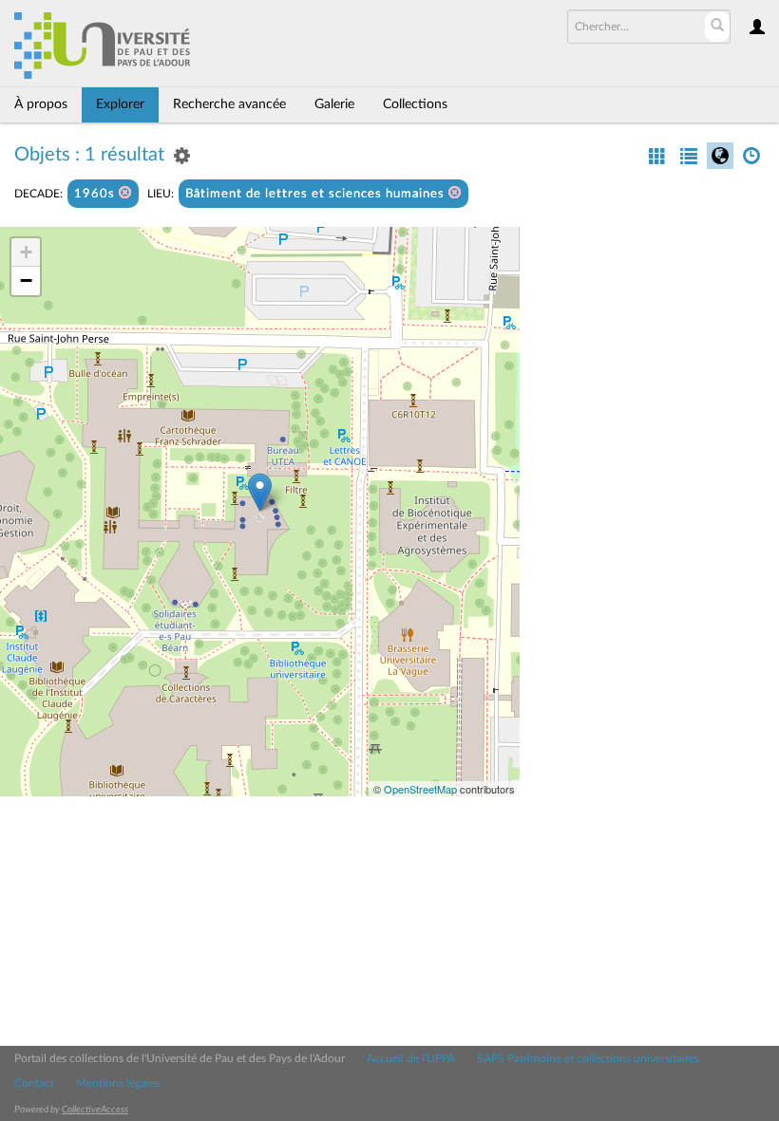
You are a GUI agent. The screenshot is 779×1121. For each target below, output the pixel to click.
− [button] (26, 280)
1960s (96, 194)
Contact (34, 1083)
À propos (40, 104)
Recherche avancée (229, 104)
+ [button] (26, 252)
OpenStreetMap (420, 788)
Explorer (120, 104)
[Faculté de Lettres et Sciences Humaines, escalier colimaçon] (260, 492)
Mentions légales (118, 1083)
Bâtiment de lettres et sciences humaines (316, 194)
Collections (415, 104)
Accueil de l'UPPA (411, 1058)
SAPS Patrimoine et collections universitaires (588, 1058)
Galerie (334, 104)
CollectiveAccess (95, 1109)
